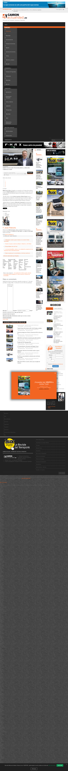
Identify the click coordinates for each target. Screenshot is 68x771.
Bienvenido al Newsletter (41, 452)
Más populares (49, 307)
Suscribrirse (38, 463)
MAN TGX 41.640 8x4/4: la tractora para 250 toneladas (29, 336)
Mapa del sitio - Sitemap (41, 465)
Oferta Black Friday (40, 438)
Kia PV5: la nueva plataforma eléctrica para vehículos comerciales (39, 163)
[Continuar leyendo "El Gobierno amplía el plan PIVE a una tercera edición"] (50, 327)
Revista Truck (39, 446)
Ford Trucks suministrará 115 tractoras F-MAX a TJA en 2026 (5, 262)
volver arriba (5, 318)
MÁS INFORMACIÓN (26, 477)
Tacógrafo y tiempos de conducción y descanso (58, 316)
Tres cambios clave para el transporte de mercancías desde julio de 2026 (39, 253)
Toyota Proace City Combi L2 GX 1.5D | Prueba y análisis (39, 196)
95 (55, 312)
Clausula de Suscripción (41, 460)
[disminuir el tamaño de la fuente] (24, 172)
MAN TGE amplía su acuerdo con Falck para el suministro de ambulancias (39, 208)
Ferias (57, 373)
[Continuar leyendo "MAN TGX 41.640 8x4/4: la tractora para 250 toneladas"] (9, 335)
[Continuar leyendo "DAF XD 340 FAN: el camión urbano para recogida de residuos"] (9, 358)
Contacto (38, 444)
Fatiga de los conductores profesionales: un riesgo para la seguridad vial (39, 306)
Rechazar (34, 768)
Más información (52, 765)
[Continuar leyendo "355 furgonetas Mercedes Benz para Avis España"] (50, 335)
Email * (31, 309)
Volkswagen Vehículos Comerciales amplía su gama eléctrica (39, 175)
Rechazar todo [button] (3, 479)
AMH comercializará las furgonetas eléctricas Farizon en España (39, 221)
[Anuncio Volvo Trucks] (55, 151)
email (50, 355)
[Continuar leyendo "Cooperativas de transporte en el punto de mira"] (50, 319)
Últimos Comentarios (58, 307)
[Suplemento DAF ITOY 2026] (55, 232)
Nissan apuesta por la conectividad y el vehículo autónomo (17, 251)
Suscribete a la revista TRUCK (42, 441)
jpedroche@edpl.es (9, 233)
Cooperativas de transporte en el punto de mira (58, 324)
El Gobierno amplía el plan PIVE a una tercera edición (58, 332)
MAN (6, 211)
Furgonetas (61, 373)
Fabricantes (30, 171)
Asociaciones (58, 370)
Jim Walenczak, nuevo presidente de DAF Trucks (23, 9)
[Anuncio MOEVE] (34, 4)
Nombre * (15, 309)
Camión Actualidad (34, 341)
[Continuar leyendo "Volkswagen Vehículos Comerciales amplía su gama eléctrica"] (39, 170)
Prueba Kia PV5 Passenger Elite (39, 186)
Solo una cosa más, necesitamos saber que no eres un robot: (17, 314)
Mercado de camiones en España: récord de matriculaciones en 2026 (27, 263)
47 (55, 320)
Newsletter (38, 449)
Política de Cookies (40, 457)
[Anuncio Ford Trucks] (34, 143)
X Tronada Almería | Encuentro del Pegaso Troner (28, 345)
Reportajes (22, 343)
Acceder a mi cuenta (40, 468)
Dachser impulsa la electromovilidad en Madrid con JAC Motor (18, 242)
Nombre (50, 353)
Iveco (58, 381)
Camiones (7, 214)
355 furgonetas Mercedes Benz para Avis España (58, 340)
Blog (49, 406)
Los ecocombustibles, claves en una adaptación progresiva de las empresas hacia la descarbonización (18, 248)
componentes (60, 372)
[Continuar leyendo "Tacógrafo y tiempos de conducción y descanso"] (50, 311)
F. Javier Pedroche (11, 171)
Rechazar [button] (2, 487)
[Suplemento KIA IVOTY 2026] (55, 200)
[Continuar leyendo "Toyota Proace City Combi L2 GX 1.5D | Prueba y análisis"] (39, 191)
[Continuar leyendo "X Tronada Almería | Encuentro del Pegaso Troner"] (9, 343)
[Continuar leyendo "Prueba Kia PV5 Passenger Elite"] (39, 182)
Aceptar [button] (1, 486)
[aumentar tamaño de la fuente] (25, 172)
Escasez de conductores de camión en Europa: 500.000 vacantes (39, 294)
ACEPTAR (60, 765)
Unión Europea (61, 387)
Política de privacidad (40, 455)
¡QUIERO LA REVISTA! (44, 389)
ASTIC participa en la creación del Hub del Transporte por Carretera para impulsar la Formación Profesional (39, 239)
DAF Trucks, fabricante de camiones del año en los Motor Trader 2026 (16, 263)
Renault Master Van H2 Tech (11, 245)
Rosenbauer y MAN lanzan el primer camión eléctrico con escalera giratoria (10, 263)
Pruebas (21, 324)
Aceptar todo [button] (2, 478)
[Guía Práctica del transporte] (55, 262)
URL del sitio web (19, 311)
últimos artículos (51, 405)
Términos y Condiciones (58, 362)
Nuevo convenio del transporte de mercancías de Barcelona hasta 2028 (39, 281)
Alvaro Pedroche (34, 323)
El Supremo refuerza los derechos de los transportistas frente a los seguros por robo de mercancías (39, 267)
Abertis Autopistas (51, 370)
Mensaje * (5, 309)
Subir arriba (61, 471)
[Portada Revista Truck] (55, 169)
